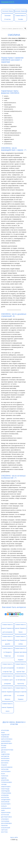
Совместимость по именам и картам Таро (20, 667)
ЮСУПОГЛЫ (5, 797)
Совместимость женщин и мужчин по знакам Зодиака (20, 693)
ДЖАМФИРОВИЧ (6, 743)
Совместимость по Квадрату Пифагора (7, 652)
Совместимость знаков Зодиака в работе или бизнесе (7, 693)
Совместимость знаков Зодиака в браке (20, 628)
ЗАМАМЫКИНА (6, 808)
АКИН (3, 810)
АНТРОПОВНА (6, 771)
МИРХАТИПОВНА (6, 739)
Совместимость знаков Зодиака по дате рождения (7, 628)
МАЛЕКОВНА (5, 758)
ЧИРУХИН (4, 830)
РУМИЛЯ (4, 765)
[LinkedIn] (14, 614)
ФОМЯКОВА (5, 737)
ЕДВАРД (3, 778)
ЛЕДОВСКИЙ (5, 735)
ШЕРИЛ (3, 748)
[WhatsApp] (18, 614)
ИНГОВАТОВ (5, 756)
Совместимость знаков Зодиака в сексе (7, 707)
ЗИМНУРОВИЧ (6, 786)
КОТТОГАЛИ (5, 815)
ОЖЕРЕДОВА (5, 791)
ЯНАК (3, 732)
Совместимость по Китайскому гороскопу (20, 679)
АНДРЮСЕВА (5, 754)
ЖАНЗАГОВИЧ (5, 804)
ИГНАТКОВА (5, 730)
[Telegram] (22, 614)
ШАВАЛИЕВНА (6, 741)
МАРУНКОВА (5, 761)
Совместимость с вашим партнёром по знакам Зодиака (21, 654)
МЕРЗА (3, 752)
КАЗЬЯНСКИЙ (5, 828)
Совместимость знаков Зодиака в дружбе (7, 640)
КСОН (3, 773)
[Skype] (20, 614)
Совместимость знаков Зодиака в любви (20, 640)
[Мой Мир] (10, 614)
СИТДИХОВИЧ (5, 799)
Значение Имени (7, 11)
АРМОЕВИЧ (5, 819)
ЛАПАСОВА (5, 769)
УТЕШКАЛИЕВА (6, 793)
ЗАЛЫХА (4, 806)
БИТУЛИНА (4, 763)
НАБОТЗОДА (5, 789)
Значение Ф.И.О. (7, 2)
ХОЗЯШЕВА (5, 795)
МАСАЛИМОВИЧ (6, 823)
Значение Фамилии (20, 11)
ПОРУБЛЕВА (5, 821)
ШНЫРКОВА (5, 780)
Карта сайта (14, 837)
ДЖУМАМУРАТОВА (7, 750)
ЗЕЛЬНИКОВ (5, 802)
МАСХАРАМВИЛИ (6, 767)
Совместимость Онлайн (20, 17)
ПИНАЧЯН (4, 825)
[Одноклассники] (8, 614)
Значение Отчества (7, 17)
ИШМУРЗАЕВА (6, 812)
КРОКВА (3, 745)
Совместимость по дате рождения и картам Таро (7, 667)
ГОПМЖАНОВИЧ (6, 782)
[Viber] (16, 614)
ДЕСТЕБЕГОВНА (6, 817)
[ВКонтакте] (6, 614)
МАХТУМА (4, 832)
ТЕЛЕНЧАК (4, 776)
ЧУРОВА (3, 784)
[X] (12, 614)
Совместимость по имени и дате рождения (7, 679)
